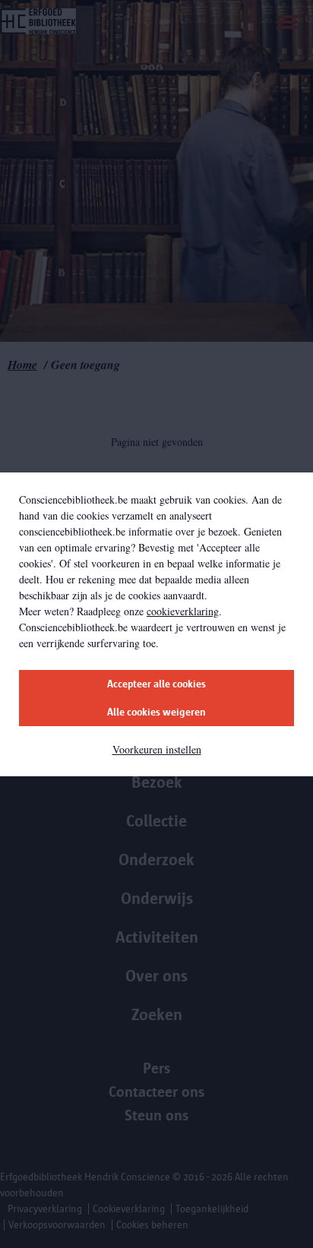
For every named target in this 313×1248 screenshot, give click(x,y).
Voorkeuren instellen (156, 749)
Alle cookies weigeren (156, 712)
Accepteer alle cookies (156, 684)
